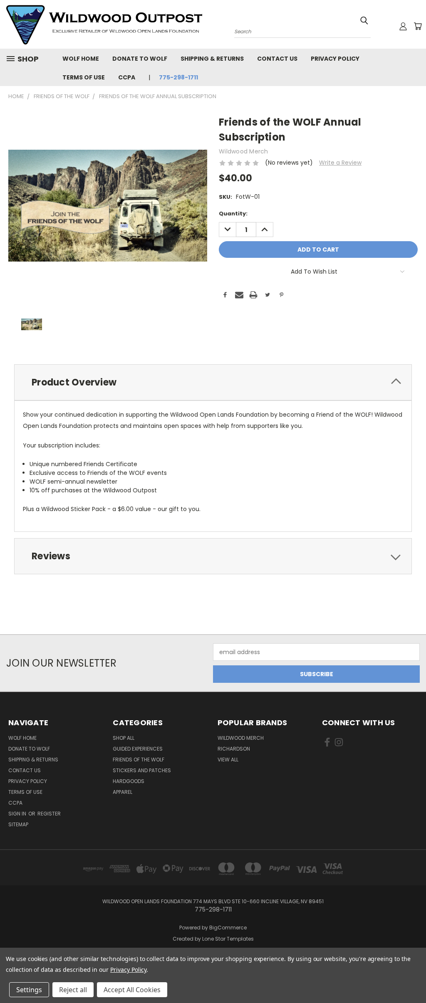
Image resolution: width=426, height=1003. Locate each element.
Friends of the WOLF (138, 759)
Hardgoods (128, 781)
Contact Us (277, 58)
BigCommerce (228, 927)
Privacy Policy (335, 58)
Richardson (234, 748)
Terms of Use (83, 77)
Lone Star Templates (228, 938)
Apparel (122, 791)
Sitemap (18, 824)
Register (49, 813)
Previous (413, 977)
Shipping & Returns (212, 58)
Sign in (17, 813)
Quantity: (233, 213)
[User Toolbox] (403, 26)
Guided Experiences (138, 748)
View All (228, 759)
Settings (29, 989)
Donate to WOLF (139, 58)
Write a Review (340, 162)
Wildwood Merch (241, 737)
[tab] (213, 382)
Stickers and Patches (142, 770)
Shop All (123, 737)
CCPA (126, 77)
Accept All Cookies (132, 989)
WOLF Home (80, 58)
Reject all (73, 989)
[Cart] (418, 26)
